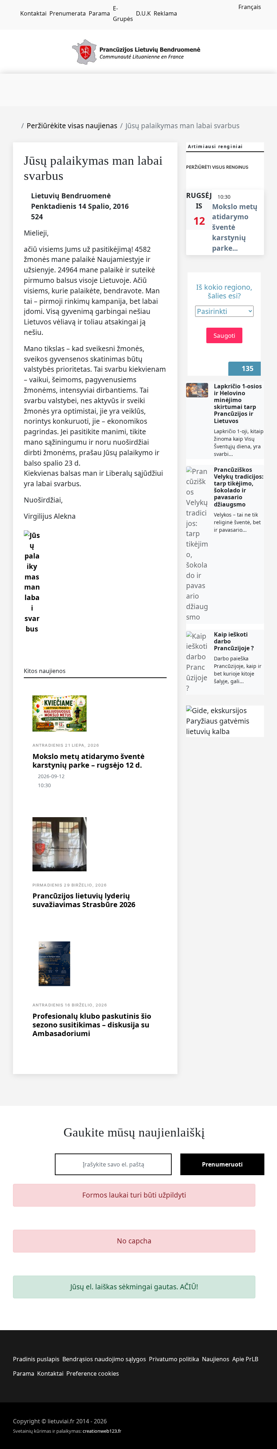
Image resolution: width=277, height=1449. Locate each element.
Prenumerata (67, 13)
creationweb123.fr (102, 1431)
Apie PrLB (245, 1359)
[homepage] (15, 13)
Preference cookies (92, 1373)
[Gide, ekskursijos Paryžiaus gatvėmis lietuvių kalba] (225, 721)
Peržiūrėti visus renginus (217, 167)
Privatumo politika (174, 1359)
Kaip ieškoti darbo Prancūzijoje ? (234, 641)
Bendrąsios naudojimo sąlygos (104, 1359)
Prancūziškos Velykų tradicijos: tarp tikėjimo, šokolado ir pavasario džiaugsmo (239, 487)
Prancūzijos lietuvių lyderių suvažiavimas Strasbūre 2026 (83, 900)
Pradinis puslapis (36, 1359)
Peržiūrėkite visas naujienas (72, 125)
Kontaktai (33, 13)
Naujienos (215, 1359)
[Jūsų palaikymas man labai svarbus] (32, 581)
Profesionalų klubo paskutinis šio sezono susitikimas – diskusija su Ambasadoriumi (91, 1024)
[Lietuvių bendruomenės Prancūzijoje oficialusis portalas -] (138, 51)
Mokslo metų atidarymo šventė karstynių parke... (235, 227)
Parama (99, 13)
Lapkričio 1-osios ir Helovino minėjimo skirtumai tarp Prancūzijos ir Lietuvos (238, 403)
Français (249, 7)
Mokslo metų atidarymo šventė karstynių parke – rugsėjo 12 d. (88, 760)
